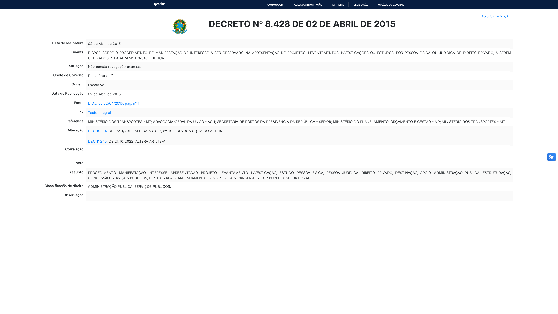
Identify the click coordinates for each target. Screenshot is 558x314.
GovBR (159, 4)
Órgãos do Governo (391, 4)
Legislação (361, 4)
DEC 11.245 (97, 141)
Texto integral (99, 112)
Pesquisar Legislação (496, 16)
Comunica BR (275, 4)
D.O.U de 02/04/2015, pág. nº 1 (113, 103)
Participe (338, 4)
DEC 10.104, (97, 131)
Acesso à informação (308, 4)
